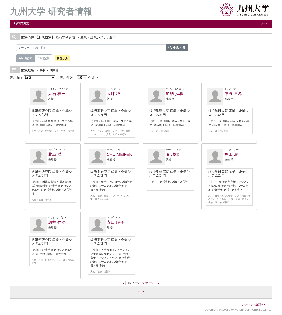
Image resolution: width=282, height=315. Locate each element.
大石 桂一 (57, 93)
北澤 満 (55, 154)
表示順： (17, 77)
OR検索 (43, 58)
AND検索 (26, 58)
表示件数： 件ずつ (79, 77)
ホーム (264, 23)
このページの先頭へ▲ (253, 304)
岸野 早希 (233, 93)
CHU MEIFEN (119, 154)
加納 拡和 (174, 93)
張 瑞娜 (172, 154)
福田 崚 (231, 154)
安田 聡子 (115, 222)
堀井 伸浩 (57, 222)
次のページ (148, 282)
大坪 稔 (113, 93)
